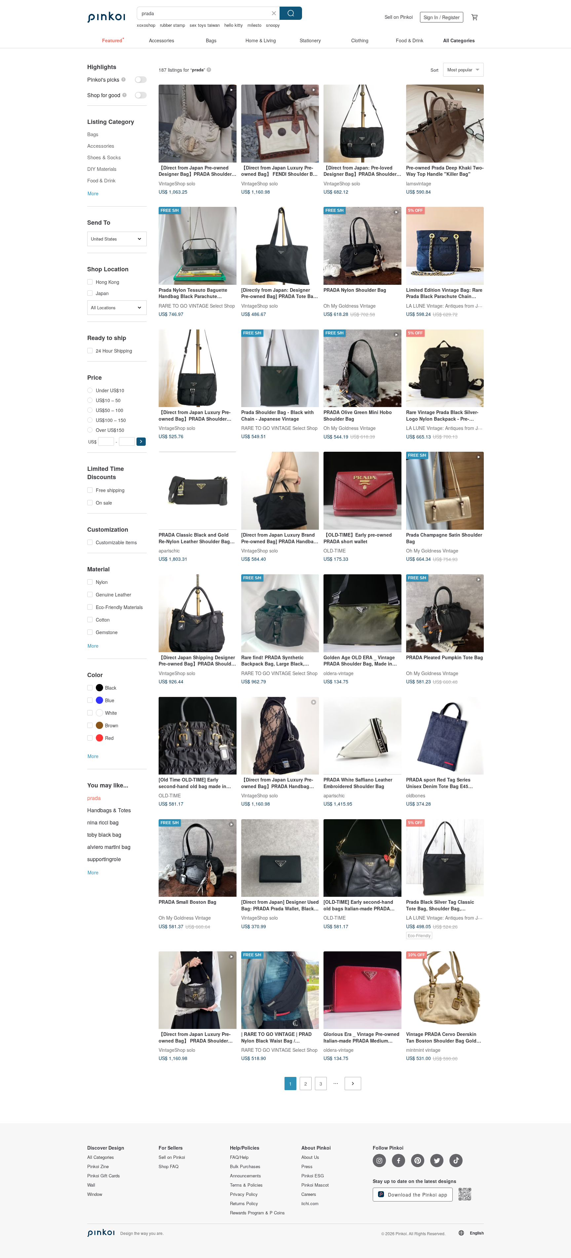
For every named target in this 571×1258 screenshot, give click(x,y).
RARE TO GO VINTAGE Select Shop (197, 305)
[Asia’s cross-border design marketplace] (106, 17)
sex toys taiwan (205, 25)
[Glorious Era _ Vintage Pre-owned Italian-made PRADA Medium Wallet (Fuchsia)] (362, 990)
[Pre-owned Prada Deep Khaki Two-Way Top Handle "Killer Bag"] (445, 124)
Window (94, 1194)
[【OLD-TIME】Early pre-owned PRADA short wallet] (362, 491)
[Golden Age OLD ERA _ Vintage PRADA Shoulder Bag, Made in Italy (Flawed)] (362, 613)
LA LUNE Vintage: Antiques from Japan (447, 305)
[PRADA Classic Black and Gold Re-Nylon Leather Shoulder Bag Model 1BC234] (198, 491)
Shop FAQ (168, 1166)
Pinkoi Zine (98, 1166)
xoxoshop (146, 25)
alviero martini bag (109, 847)
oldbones (415, 795)
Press (307, 1166)
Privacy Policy (244, 1194)
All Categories (100, 1157)
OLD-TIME (335, 550)
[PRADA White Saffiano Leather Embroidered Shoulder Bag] (362, 736)
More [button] (93, 193)
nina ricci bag (103, 822)
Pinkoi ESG (312, 1175)
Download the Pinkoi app (416, 1194)
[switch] (117, 79)
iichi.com (310, 1203)
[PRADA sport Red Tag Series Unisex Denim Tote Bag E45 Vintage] (445, 736)
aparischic (169, 550)
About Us (310, 1157)
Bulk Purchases (245, 1166)
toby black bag (104, 834)
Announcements (245, 1175)
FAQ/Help (239, 1157)
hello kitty (233, 25)
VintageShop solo (177, 183)
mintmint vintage (423, 1050)
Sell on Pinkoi (399, 17)
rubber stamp (172, 25)
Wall (91, 1185)
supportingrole (104, 859)
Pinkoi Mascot (315, 1185)
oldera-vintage (339, 672)
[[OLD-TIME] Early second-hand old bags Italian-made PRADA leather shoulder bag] (362, 858)
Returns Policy (244, 1203)
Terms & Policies (246, 1185)
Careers (308, 1194)
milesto (254, 25)
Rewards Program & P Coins (257, 1212)
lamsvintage (418, 183)
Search (291, 13)
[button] (141, 442)
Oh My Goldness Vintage (350, 305)
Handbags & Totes (109, 810)
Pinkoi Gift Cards (103, 1175)
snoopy (273, 25)
